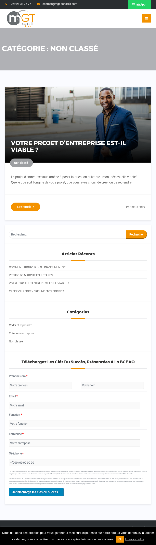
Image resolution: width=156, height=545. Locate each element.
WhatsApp (138, 4)
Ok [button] (120, 539)
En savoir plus (134, 539)
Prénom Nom (18, 376)
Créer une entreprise (21, 333)
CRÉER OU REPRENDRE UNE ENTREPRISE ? (36, 291)
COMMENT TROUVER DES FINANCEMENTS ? (37, 267)
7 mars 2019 (137, 207)
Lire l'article (24, 207)
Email (13, 396)
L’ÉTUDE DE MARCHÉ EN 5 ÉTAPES (31, 275)
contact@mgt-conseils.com (59, 4)
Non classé (21, 163)
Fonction (15, 415)
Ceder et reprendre (20, 325)
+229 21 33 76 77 (20, 4)
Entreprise (16, 434)
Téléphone (16, 453)
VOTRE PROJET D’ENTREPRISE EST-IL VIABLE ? (68, 146)
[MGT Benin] (21, 18)
